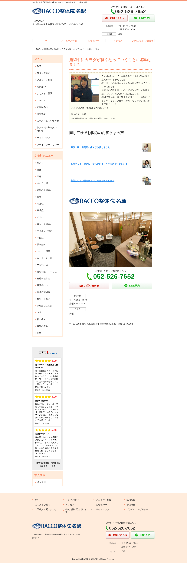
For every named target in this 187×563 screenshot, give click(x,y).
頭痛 (39, 176)
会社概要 (41, 114)
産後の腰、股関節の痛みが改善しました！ (91, 147)
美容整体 (41, 244)
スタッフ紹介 (43, 73)
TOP (44, 40)
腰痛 (39, 170)
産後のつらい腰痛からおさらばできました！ (92, 180)
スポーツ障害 (43, 251)
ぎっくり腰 (42, 183)
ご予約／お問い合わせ (142, 40)
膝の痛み (41, 319)
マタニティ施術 (44, 231)
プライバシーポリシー (48, 144)
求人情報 (41, 482)
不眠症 (40, 210)
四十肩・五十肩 (44, 258)
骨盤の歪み (42, 326)
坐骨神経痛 (42, 265)
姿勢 (39, 333)
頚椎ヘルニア (43, 299)
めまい (40, 217)
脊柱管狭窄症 (43, 278)
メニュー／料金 (69, 40)
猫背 (39, 197)
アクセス (118, 40)
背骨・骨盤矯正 (44, 224)
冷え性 (40, 204)
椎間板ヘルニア (44, 285)
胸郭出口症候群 (44, 306)
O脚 (39, 312)
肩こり (40, 163)
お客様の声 (93, 40)
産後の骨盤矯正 (44, 190)
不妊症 (40, 238)
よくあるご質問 (44, 93)
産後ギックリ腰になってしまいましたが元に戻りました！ (99, 164)
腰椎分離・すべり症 (47, 272)
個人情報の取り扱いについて (48, 129)
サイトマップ (43, 138)
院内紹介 (41, 86)
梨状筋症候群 (43, 292)
